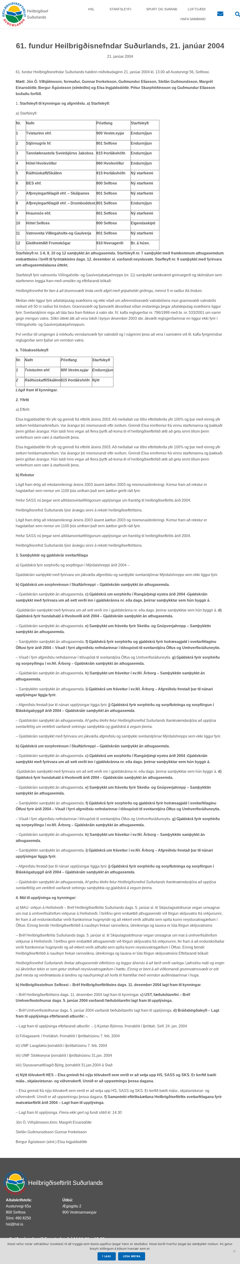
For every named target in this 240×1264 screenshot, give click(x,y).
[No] (234, 1251)
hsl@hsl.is (14, 1224)
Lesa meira (131, 1256)
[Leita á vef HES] (235, 14)
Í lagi (106, 1256)
